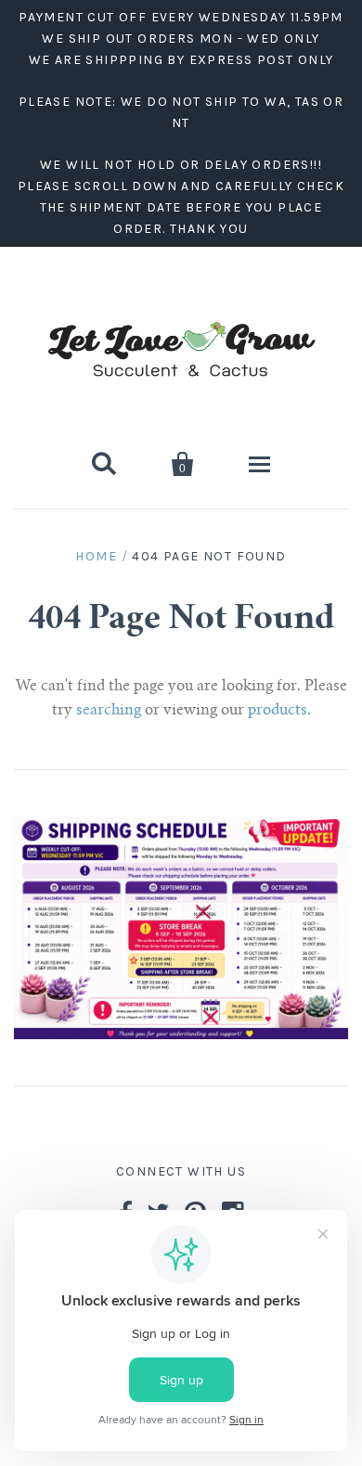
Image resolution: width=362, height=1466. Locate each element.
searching (108, 710)
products (277, 710)
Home (96, 556)
